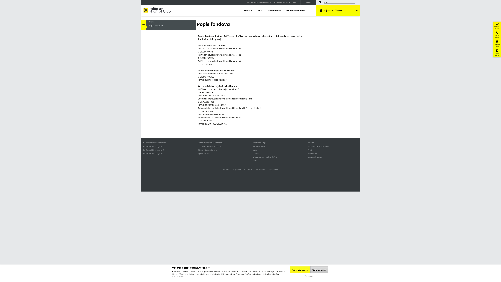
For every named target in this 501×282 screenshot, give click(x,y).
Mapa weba (273, 169)
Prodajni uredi (497, 45)
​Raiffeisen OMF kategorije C (153, 153)
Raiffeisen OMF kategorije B (153, 150)
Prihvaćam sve (300, 269)
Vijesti (260, 10)
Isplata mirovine (204, 153)
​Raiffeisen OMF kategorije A (153, 146)
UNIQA (255, 161)
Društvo (248, 10)
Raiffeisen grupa (281, 2)
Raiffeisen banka (259, 146)
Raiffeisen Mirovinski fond (160, 10)
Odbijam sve (319, 269)
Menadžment (274, 10)
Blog (294, 2)
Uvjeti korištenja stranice (242, 169)
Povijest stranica (497, 54)
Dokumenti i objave (295, 10)
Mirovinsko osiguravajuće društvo (265, 157)
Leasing (255, 153)
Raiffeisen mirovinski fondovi (259, 2)
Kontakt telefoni (497, 36)
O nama (309, 2)
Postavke (309, 276)
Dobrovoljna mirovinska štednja (209, 146)
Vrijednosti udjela (497, 27)
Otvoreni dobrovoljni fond (207, 150)
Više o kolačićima (178, 277)
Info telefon (260, 169)
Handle (143, 25)
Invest (255, 150)
